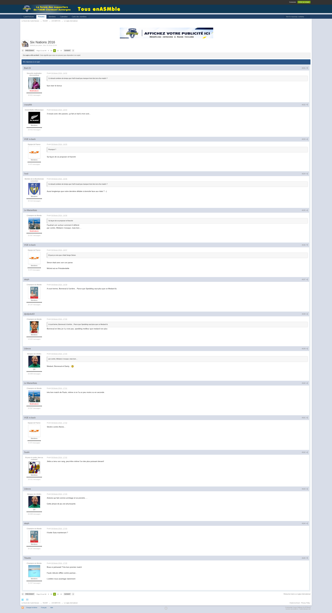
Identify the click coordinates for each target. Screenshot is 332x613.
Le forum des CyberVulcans (30, 603)
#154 (304, 174)
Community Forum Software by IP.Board (297, 607)
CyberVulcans (28, 17)
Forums (41, 17)
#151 (304, 68)
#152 (304, 105)
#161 (304, 418)
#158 (304, 314)
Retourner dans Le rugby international (297, 594)
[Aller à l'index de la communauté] (47, 9)
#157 (304, 279)
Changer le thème (31, 607)
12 (58, 50)
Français (44, 607)
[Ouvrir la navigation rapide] (308, 17)
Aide (51, 607)
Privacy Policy (305, 603)
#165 (304, 558)
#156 (304, 245)
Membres (52, 17)
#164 (304, 523)
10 (51, 50)
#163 (304, 489)
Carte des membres (79, 17)
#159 (304, 349)
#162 (304, 452)
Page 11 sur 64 (41, 50)
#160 (304, 383)
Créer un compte (304, 2)
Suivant (67, 50)
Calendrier (64, 17)
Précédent (29, 50)
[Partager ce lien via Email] (27, 600)
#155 (304, 210)
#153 (304, 139)
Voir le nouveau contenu (295, 17)
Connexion (292, 2)
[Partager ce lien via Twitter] (23, 600)
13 (61, 50)
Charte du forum (295, 603)
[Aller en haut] (166, 608)
